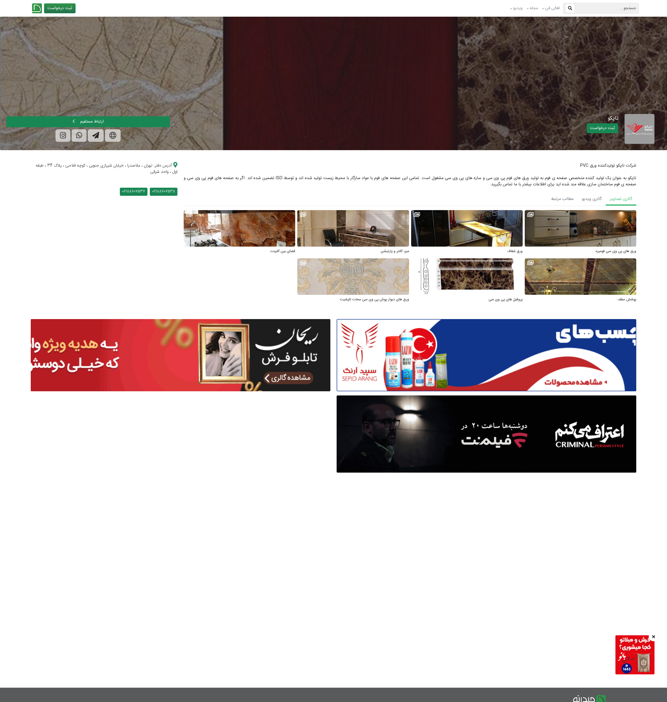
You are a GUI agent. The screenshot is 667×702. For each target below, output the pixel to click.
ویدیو (517, 8)
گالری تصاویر (621, 199)
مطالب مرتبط (562, 199)
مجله (534, 8)
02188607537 (133, 191)
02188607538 (163, 191)
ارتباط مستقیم (91, 121)
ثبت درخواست (59, 8)
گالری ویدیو (592, 199)
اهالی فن (552, 8)
